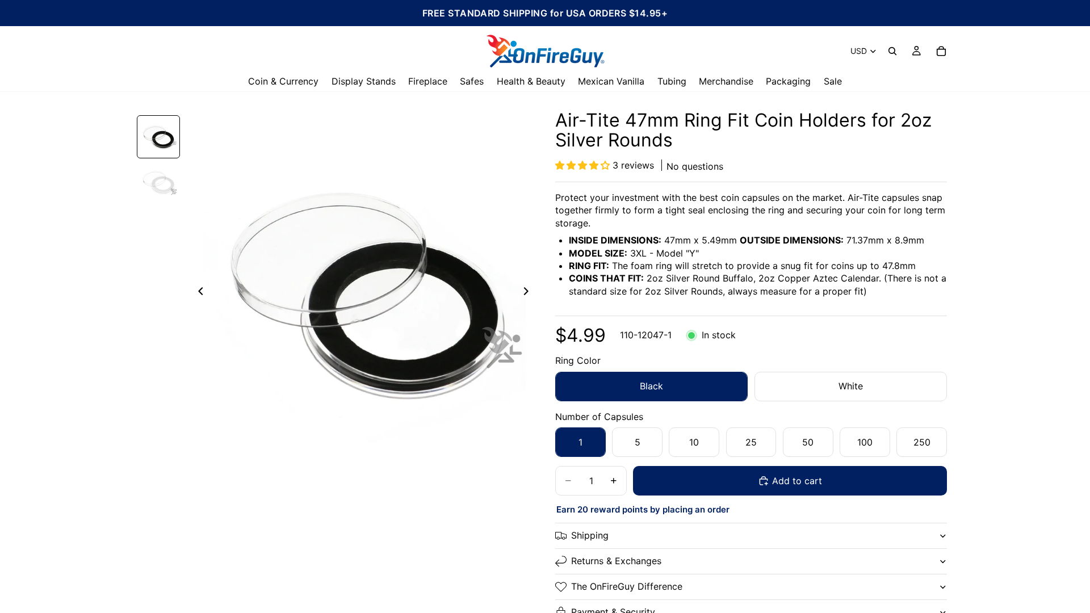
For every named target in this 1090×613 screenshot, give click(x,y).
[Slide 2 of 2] (158, 182)
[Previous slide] (197, 292)
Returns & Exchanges (616, 560)
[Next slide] (529, 292)
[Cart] (941, 51)
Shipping (590, 535)
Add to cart (797, 480)
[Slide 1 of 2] (158, 136)
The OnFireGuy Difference (626, 586)
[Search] (892, 51)
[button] (584, 165)
